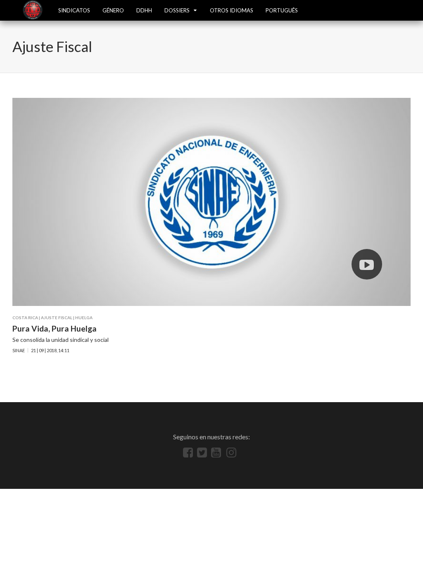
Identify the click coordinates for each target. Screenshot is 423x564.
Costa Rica (25, 317)
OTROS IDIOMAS (231, 10)
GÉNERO (113, 10)
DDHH (144, 10)
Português (282, 10)
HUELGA (84, 317)
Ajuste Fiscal (56, 317)
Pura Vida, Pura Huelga (54, 328)
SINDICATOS (74, 10)
